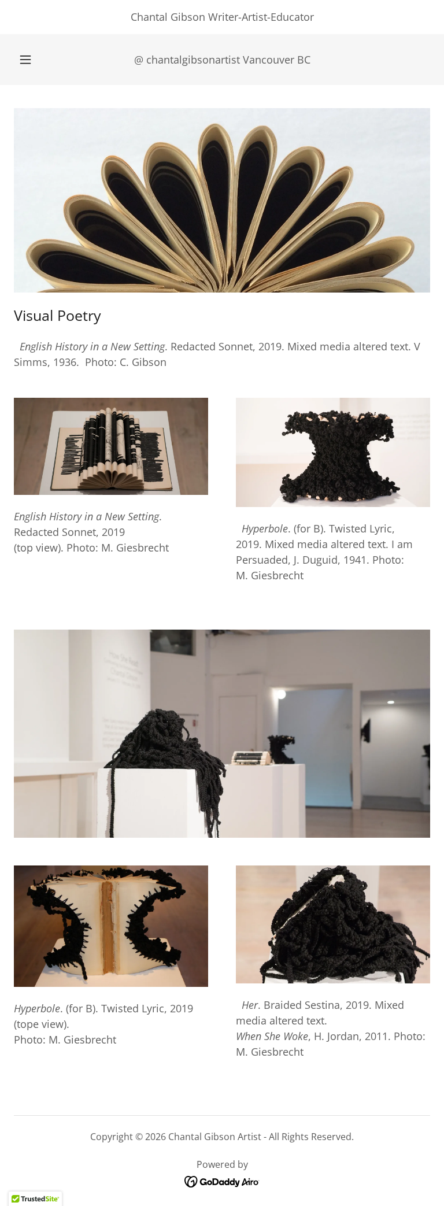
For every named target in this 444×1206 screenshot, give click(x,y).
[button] (32, 59)
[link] (222, 1180)
